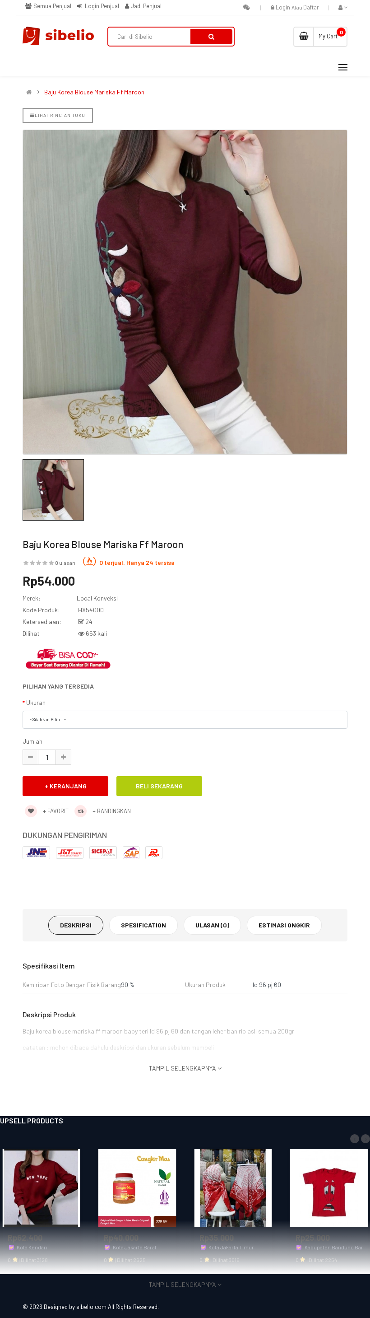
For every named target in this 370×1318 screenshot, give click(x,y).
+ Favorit (55, 811)
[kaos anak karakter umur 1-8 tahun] (329, 1187)
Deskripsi (76, 925)
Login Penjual (101, 5)
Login (283, 7)
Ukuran (36, 702)
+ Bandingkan (111, 811)
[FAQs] (246, 7)
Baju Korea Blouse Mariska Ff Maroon (94, 92)
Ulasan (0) (212, 925)
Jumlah (32, 741)
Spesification (143, 925)
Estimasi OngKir (284, 925)
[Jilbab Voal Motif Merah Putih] (233, 1187)
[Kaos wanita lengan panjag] (41, 1187)
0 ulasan (65, 562)
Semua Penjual (51, 5)
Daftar (311, 7)
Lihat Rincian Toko (60, 115)
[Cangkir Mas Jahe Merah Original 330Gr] (137, 1187)
